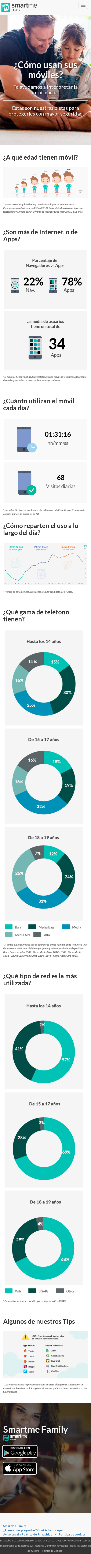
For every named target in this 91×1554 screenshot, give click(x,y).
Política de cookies (72, 1534)
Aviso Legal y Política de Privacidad (27, 1534)
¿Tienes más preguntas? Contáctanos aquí (33, 1530)
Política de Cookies (52, 1550)
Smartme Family (14, 1526)
